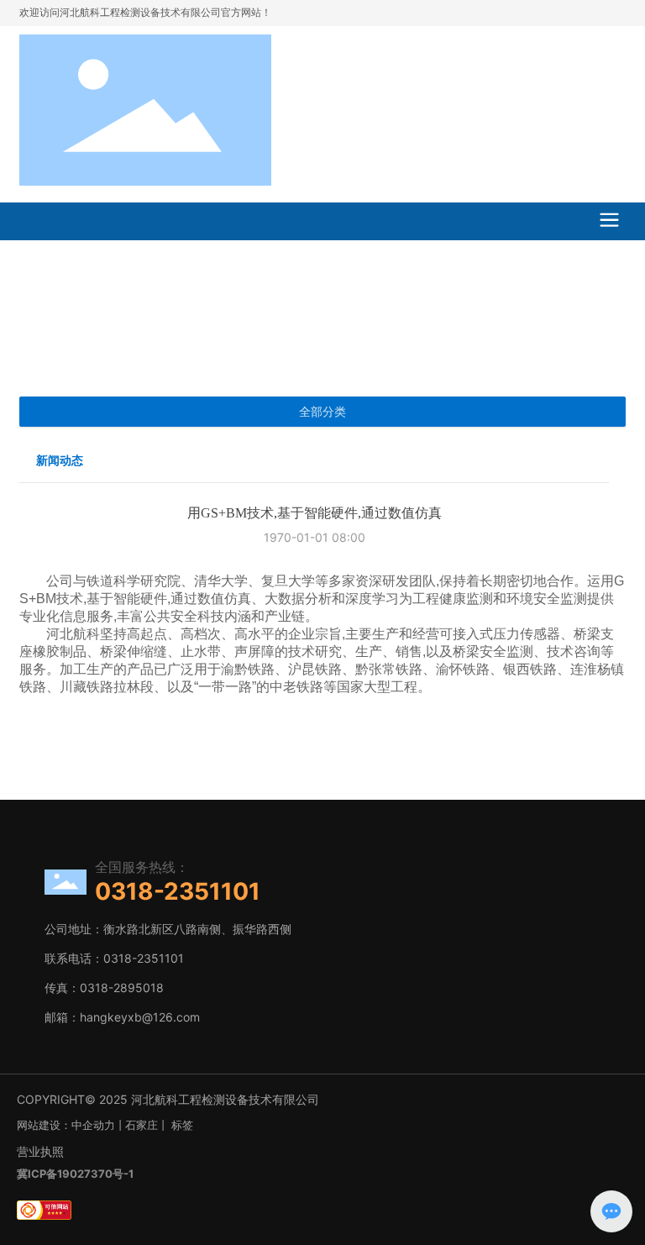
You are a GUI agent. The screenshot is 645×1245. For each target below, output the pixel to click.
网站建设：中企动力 (66, 1125)
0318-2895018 (122, 987)
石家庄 (141, 1125)
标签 (182, 1125)
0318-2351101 (177, 891)
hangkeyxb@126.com (140, 1017)
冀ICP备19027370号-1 (75, 1173)
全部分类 (322, 411)
